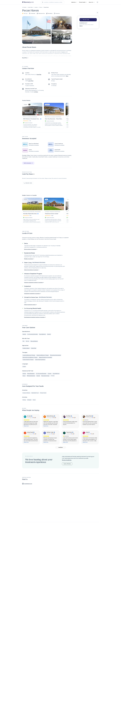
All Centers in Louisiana (34, 145)
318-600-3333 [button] (28, 183)
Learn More (30, 80)
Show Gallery (66, 41)
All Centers (24, 7)
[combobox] (52, 2)
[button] (88, 19)
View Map (39, 74)
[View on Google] (25, 416)
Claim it (81, 25)
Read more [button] (26, 426)
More (67, 76)
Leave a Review (67, 463)
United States (30, 7)
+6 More (36, 91)
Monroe (40, 7)
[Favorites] (97, 2)
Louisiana (36, 7)
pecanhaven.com (83, 22)
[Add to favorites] (97, 12)
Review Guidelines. (67, 460)
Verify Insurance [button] (27, 163)
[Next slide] (68, 115)
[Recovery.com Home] (28, 2)
